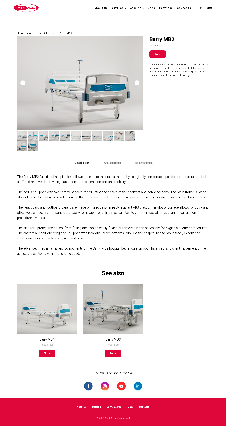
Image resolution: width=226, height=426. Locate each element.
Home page (24, 33)
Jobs (151, 8)
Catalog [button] (118, 8)
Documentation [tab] (144, 162)
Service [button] (136, 8)
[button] (157, 54)
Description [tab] (82, 162)
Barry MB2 (66, 33)
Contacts (184, 8)
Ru (202, 8)
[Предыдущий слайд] (22, 82)
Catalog (96, 407)
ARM (209, 8)
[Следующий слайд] (137, 82)
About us (101, 8)
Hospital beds (45, 33)
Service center (114, 407)
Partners (166, 8)
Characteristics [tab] (113, 162)
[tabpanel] (113, 215)
